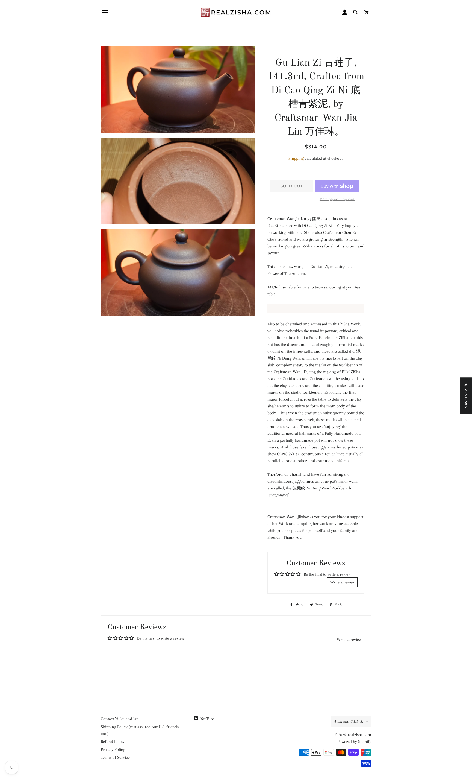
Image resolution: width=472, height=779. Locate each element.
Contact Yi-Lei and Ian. (120, 718)
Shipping (296, 158)
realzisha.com (359, 734)
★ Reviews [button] (466, 395)
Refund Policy (113, 741)
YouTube (207, 718)
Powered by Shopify (354, 741)
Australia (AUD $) (348, 721)
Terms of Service (115, 757)
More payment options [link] (337, 199)
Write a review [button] (342, 582)
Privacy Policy (113, 749)
